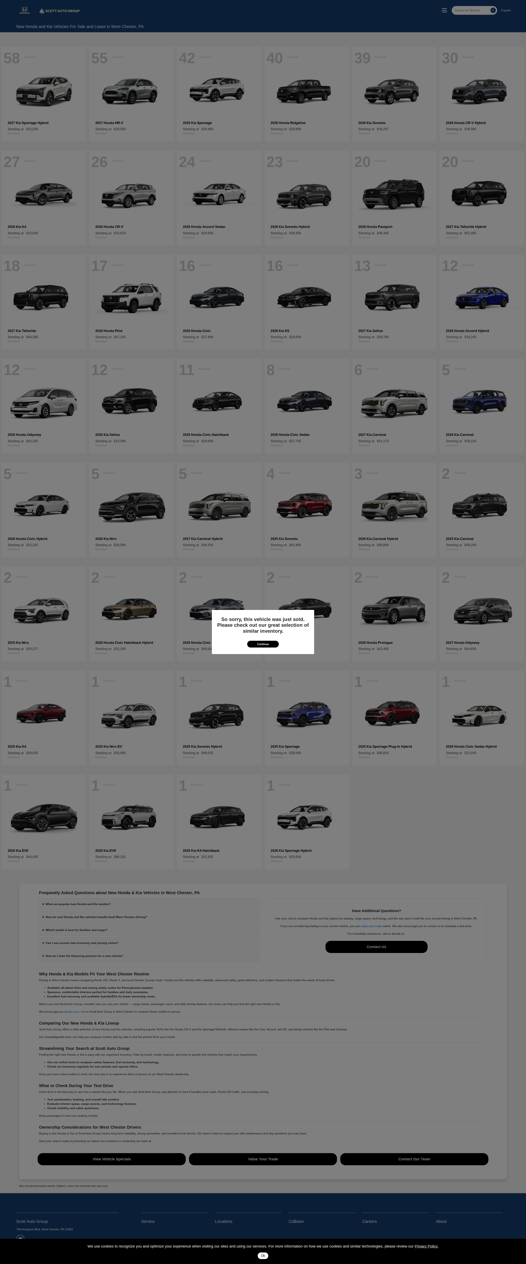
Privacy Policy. (426, 1246)
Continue (263, 644)
